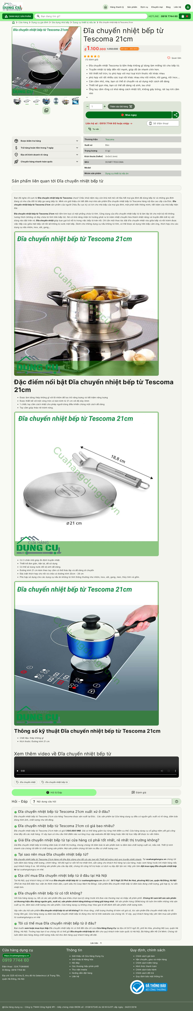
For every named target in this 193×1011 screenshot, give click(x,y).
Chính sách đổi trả (145, 973)
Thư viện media (79, 969)
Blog (168, 7)
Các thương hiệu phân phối (85, 966)
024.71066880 (21, 966)
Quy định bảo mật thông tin (149, 976)
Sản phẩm (132, 7)
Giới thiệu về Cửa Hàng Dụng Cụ (88, 956)
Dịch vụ (144, 7)
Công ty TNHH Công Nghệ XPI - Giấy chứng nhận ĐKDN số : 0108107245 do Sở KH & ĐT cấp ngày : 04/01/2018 (81, 1007)
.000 (102, 49)
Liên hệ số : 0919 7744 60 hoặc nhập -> (109, 123)
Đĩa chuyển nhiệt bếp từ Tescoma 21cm (116, 22)
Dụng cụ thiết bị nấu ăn (84, 22)
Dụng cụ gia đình (40, 22)
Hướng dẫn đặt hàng (82, 973)
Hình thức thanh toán (146, 966)
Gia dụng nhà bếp (60, 22)
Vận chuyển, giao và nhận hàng (151, 959)
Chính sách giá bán (145, 956)
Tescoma (109, 139)
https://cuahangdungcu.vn (16, 955)
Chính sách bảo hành (146, 969)
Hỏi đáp (76, 963)
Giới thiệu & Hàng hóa (82, 959)
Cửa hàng (23, 22)
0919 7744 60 (18, 970)
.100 (94, 48)
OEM (137, 901)
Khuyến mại (157, 7)
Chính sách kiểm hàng (147, 963)
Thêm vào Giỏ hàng (121, 106)
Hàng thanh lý (117, 7)
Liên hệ (177, 7)
